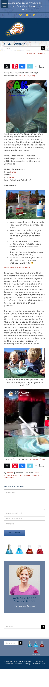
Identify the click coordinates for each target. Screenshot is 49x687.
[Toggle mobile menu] (43, 22)
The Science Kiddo (26, 661)
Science (27, 475)
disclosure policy (27, 75)
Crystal (10, 473)
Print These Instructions (17, 267)
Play (20, 475)
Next (40, 53)
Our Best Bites (36, 459)
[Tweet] (7, 66)
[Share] (22, 66)
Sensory (35, 475)
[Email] (30, 66)
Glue (11, 177)
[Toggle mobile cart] (38, 22)
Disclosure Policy (22, 664)
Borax (13, 172)
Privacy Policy (38, 664)
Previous (31, 53)
